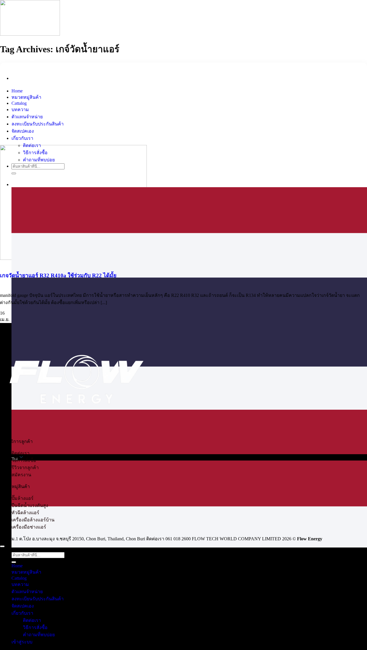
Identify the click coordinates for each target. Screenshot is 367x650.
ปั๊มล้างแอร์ (22, 498)
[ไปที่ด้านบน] (2, 546)
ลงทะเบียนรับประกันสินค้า (37, 123)
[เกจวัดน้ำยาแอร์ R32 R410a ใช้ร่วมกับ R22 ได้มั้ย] (73, 202)
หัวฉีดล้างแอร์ (25, 512)
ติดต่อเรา (32, 145)
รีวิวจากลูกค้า (25, 467)
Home (17, 90)
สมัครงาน (21, 474)
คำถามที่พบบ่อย (39, 159)
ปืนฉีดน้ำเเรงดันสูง (29, 505)
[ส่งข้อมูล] (13, 173)
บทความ (20, 109)
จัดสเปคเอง (22, 131)
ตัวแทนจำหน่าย (27, 116)
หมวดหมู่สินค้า (26, 97)
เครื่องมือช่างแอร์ (28, 527)
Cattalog (19, 103)
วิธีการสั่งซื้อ (35, 152)
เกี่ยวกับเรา (22, 138)
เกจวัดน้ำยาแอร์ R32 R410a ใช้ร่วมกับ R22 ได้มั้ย (58, 275)
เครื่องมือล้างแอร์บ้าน (32, 519)
